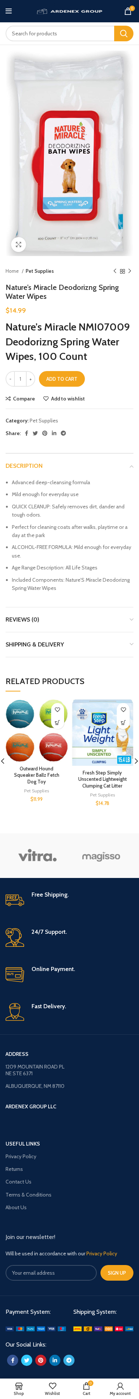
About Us (16, 1207)
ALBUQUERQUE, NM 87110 (35, 1086)
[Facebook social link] (26, 433)
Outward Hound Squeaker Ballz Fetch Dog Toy (36, 775)
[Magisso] (101, 855)
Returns (14, 1169)
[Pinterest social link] (45, 433)
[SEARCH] (123, 33)
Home (13, 271)
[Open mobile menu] (9, 11)
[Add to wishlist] (57, 709)
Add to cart (61, 379)
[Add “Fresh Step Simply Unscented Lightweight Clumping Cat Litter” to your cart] (123, 722)
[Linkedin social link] (54, 433)
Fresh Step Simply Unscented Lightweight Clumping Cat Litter (102, 779)
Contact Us (19, 1181)
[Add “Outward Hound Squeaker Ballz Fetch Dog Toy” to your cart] (57, 722)
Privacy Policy (21, 1156)
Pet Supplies (40, 271)
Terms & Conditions (29, 1194)
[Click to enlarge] (18, 244)
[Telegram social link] (63, 433)
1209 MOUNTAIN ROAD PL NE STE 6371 (35, 1070)
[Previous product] (115, 271)
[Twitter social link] (35, 433)
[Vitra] (37, 855)
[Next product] (129, 271)
